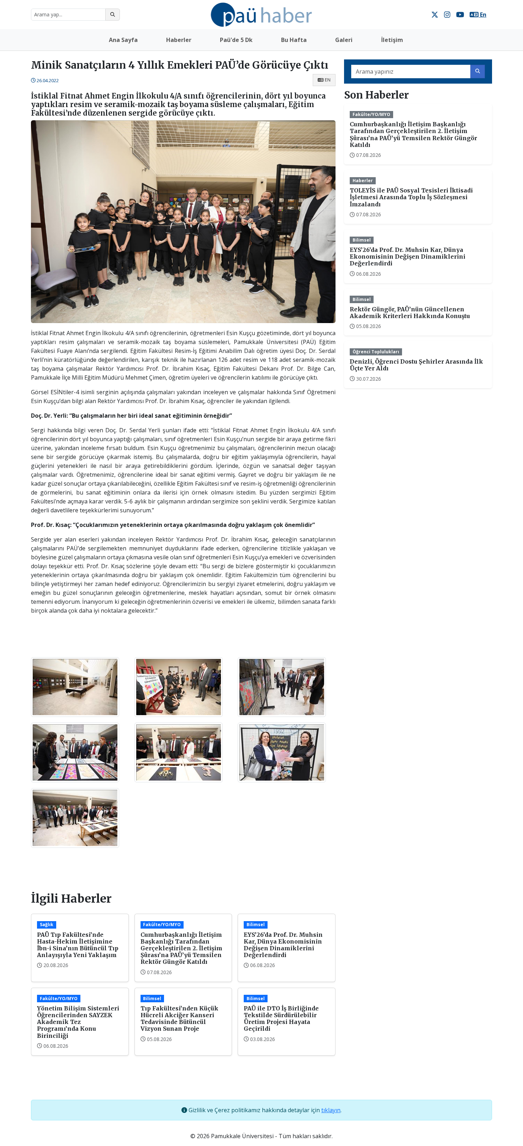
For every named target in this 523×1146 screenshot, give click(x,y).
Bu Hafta (294, 40)
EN (328, 79)
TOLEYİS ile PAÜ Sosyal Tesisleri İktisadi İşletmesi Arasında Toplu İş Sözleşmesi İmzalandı (411, 197)
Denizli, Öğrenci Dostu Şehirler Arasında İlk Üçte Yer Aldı (416, 365)
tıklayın (330, 1110)
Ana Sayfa (123, 40)
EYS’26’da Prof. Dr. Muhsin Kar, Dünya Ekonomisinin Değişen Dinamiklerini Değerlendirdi (283, 945)
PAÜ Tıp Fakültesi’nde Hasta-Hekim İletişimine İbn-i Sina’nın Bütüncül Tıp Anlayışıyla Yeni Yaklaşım (77, 945)
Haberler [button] (178, 40)
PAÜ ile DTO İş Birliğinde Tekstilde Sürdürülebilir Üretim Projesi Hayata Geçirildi (281, 1019)
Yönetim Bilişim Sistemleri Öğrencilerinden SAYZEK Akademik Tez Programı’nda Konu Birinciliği (78, 1022)
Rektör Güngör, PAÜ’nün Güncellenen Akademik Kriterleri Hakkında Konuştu (410, 312)
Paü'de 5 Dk (236, 40)
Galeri (344, 40)
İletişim (392, 40)
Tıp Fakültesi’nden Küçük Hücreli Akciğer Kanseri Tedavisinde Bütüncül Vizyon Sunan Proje (179, 1019)
